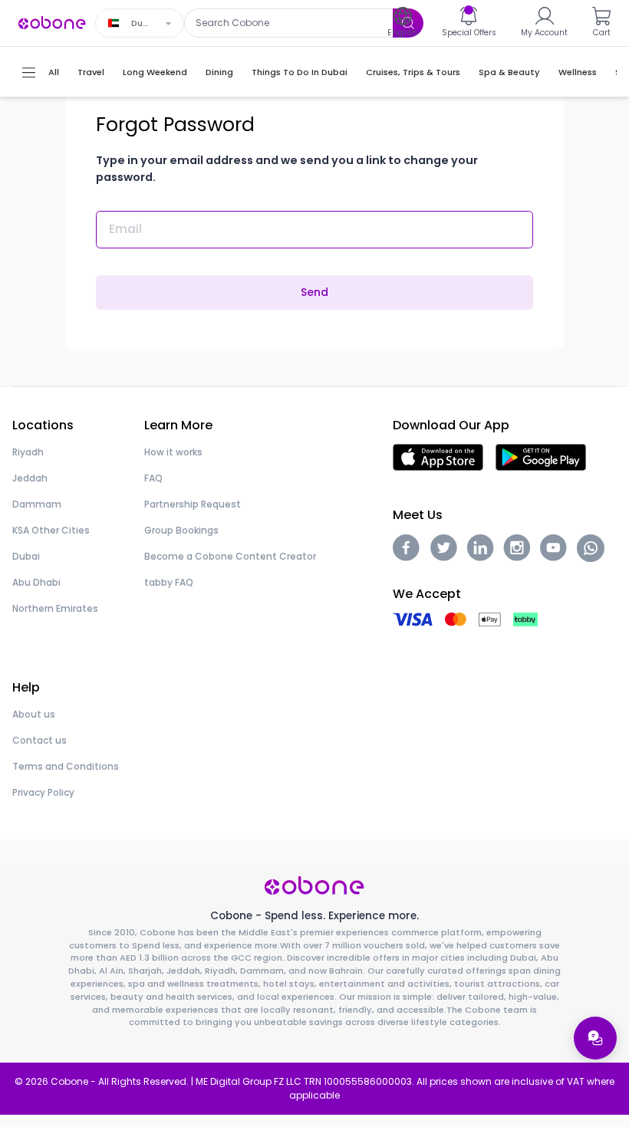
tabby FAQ (168, 582)
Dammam (36, 504)
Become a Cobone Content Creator (230, 556)
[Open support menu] (595, 1038)
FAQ (153, 478)
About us (33, 714)
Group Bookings (181, 530)
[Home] (52, 22)
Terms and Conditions (65, 766)
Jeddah (30, 478)
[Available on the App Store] (438, 456)
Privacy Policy (43, 792)
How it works (173, 451)
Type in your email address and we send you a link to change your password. (287, 169)
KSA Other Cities (51, 530)
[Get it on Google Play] (541, 456)
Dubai (26, 556)
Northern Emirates (55, 608)
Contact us (39, 740)
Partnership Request (192, 504)
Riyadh (28, 451)
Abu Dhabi (36, 582)
